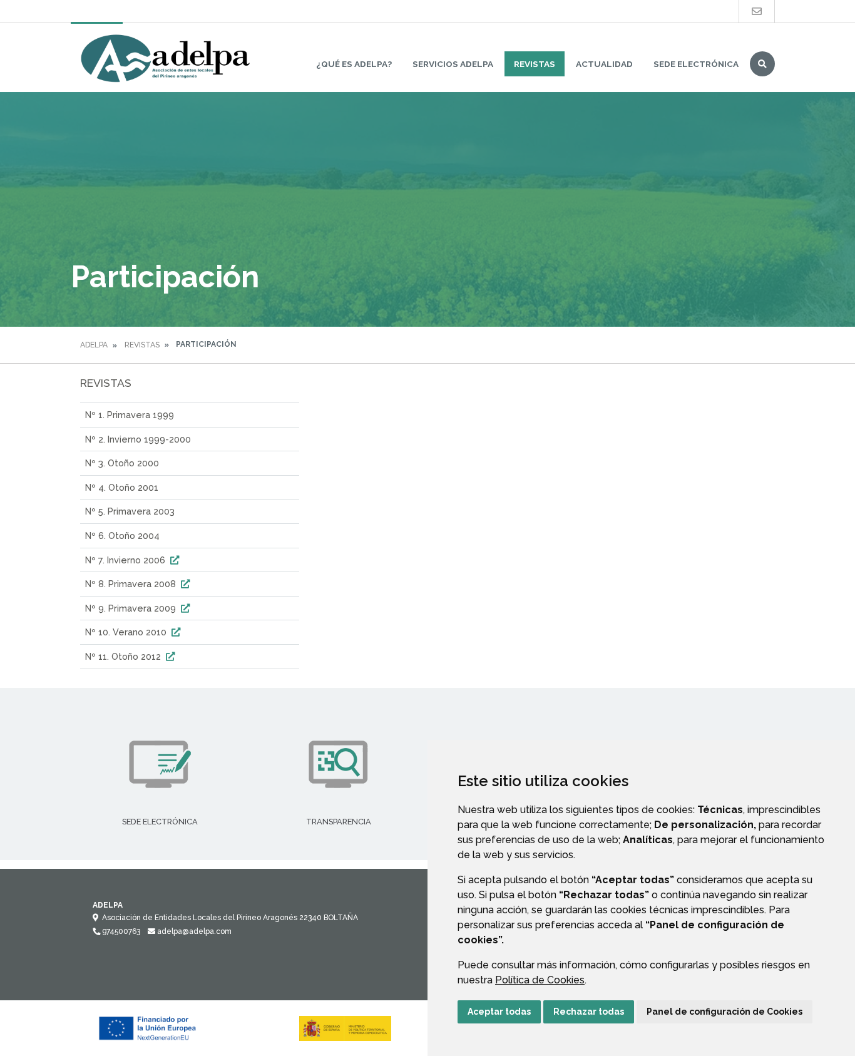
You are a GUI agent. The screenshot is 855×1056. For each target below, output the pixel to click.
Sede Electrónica (696, 64)
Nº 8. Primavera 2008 (131, 583)
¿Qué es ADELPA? (354, 64)
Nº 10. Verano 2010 (127, 632)
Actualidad (604, 64)
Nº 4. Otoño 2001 (121, 487)
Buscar (762, 63)
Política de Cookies (540, 980)
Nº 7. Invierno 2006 (126, 560)
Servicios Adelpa (452, 64)
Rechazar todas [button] (588, 1012)
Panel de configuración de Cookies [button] (724, 1012)
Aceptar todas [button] (499, 1012)
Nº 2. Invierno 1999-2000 (138, 439)
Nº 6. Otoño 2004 (122, 535)
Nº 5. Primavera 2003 (130, 511)
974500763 (120, 931)
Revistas (534, 64)
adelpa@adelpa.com (193, 931)
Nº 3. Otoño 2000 (122, 463)
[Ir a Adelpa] (165, 58)
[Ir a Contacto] (757, 12)
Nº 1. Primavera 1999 (129, 414)
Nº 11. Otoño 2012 (124, 656)
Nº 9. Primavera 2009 (131, 608)
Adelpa (94, 345)
